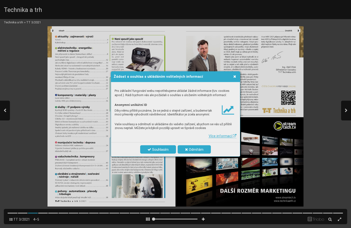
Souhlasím (160, 149)
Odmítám (195, 149)
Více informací (221, 136)
